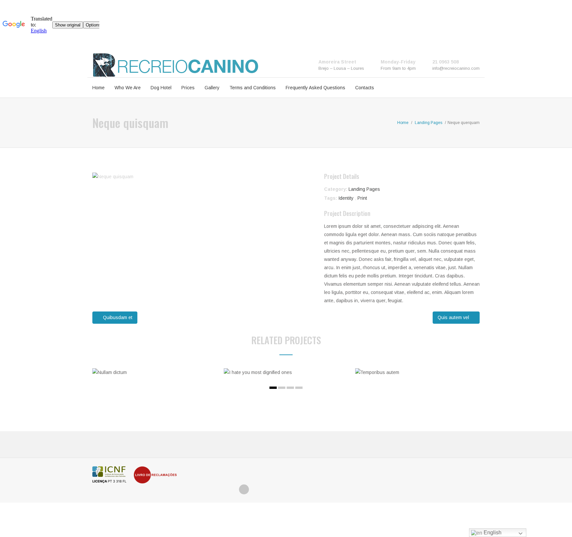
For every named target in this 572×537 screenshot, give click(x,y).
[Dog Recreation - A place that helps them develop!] (175, 64)
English (491, 532)
